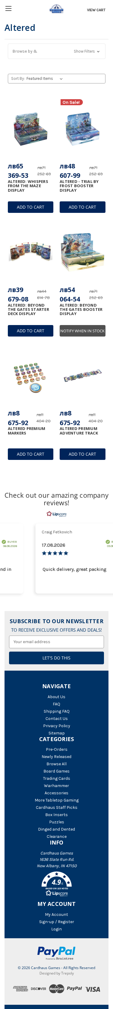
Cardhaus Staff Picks (56, 807)
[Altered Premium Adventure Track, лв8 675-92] (83, 376)
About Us (56, 696)
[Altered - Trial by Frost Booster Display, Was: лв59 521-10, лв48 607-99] (83, 128)
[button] (56, 51)
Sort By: (18, 78)
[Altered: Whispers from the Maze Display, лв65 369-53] (31, 128)
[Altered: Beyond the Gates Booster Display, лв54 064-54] (83, 252)
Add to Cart (30, 207)
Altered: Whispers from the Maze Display (28, 185)
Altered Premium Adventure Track (79, 430)
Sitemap (57, 733)
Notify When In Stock (82, 331)
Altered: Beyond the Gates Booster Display (81, 309)
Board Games (56, 771)
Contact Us (57, 718)
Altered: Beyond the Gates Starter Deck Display (28, 309)
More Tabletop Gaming (57, 800)
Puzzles (56, 822)
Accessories (56, 793)
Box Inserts (56, 814)
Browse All (56, 764)
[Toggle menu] (8, 8)
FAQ (56, 704)
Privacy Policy (56, 725)
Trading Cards (56, 778)
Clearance (57, 836)
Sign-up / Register (56, 921)
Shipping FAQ (57, 711)
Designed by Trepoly (56, 973)
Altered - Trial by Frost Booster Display (79, 185)
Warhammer (56, 785)
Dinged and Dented (56, 829)
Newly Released (56, 756)
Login (56, 929)
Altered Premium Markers (27, 430)
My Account (56, 914)
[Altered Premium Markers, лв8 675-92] (31, 376)
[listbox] (46, 78)
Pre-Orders (56, 749)
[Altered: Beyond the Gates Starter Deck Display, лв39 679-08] (31, 252)
